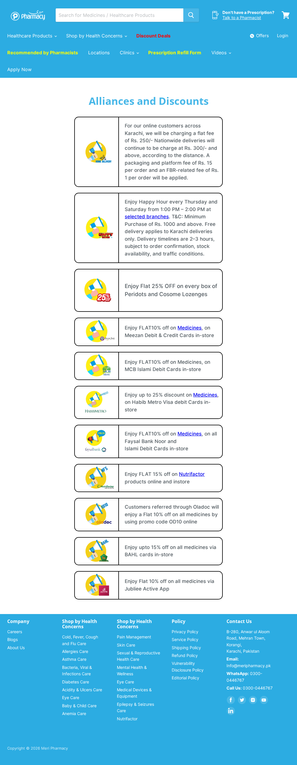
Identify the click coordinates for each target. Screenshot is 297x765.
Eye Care (70, 697)
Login (282, 35)
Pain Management (134, 636)
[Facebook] (231, 700)
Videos (219, 52)
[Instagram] (253, 700)
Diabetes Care (75, 681)
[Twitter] (242, 700)
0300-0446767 (250, 687)
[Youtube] (264, 700)
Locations (99, 52)
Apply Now (19, 69)
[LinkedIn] (231, 711)
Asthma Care (74, 659)
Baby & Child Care (79, 705)
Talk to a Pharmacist (241, 17)
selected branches (147, 216)
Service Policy (185, 639)
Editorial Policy (185, 677)
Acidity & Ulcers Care (82, 689)
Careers (14, 631)
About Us (16, 647)
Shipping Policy (186, 647)
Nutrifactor (192, 474)
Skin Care (126, 644)
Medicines (190, 328)
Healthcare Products (30, 36)
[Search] (191, 15)
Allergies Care (75, 651)
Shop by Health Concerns (95, 36)
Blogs (12, 639)
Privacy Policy (185, 631)
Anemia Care (74, 713)
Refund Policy (185, 655)
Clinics (128, 52)
